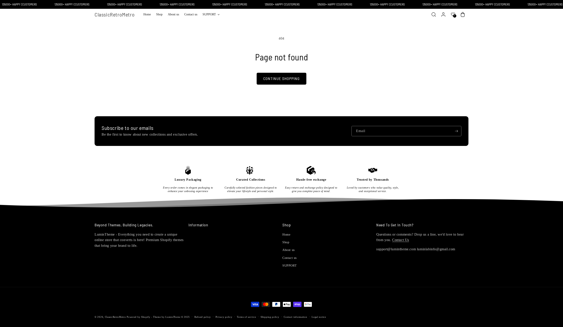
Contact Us (400, 240)
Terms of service (246, 317)
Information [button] (198, 225)
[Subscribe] (456, 131)
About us (288, 250)
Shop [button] (286, 225)
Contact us (289, 258)
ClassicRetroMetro (115, 317)
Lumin (172, 317)
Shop (285, 242)
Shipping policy (270, 317)
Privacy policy (224, 317)
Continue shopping (281, 78)
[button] (211, 14)
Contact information (295, 317)
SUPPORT (289, 265)
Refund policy (202, 317)
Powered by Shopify (138, 317)
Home (286, 234)
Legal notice (319, 317)
